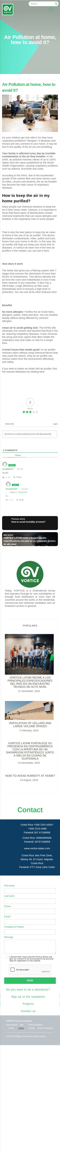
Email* (7, 916)
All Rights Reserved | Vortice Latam (29, 1036)
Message (8, 937)
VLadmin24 (7, 469)
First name (9, 885)
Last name (9, 896)
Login (55, 424)
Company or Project (14, 927)
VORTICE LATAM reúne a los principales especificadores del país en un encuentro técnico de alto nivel (30, 682)
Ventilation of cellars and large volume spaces (30, 725)
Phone (7, 906)
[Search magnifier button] (56, 3)
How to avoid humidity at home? (30, 775)
